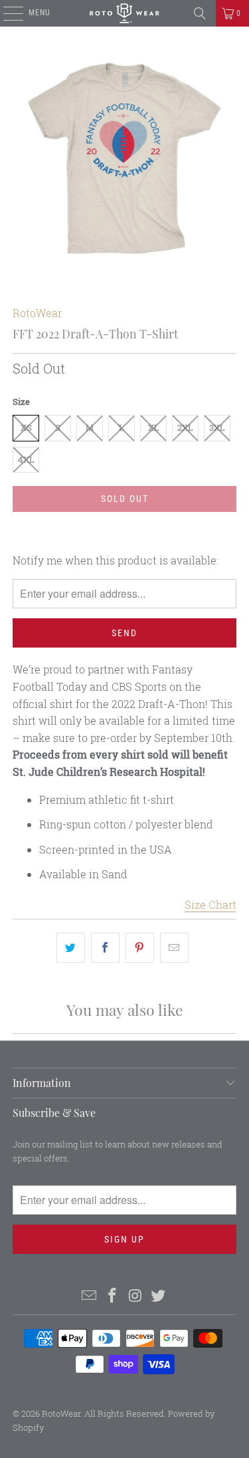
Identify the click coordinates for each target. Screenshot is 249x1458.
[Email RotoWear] (90, 1296)
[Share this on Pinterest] (139, 948)
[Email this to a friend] (174, 948)
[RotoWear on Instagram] (135, 1296)
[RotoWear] (124, 13)
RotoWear (37, 313)
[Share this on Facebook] (105, 948)
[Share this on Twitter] (70, 948)
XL (153, 427)
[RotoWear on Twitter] (159, 1296)
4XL (26, 459)
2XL (185, 427)
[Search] (199, 13)
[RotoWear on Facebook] (112, 1296)
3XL (217, 427)
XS (26, 427)
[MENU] (6, 13)
